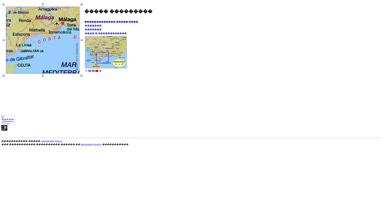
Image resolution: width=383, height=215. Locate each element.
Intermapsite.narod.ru (91, 144)
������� (93, 25)
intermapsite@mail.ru (51, 141)
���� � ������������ (106, 33)
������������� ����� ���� (111, 21)
